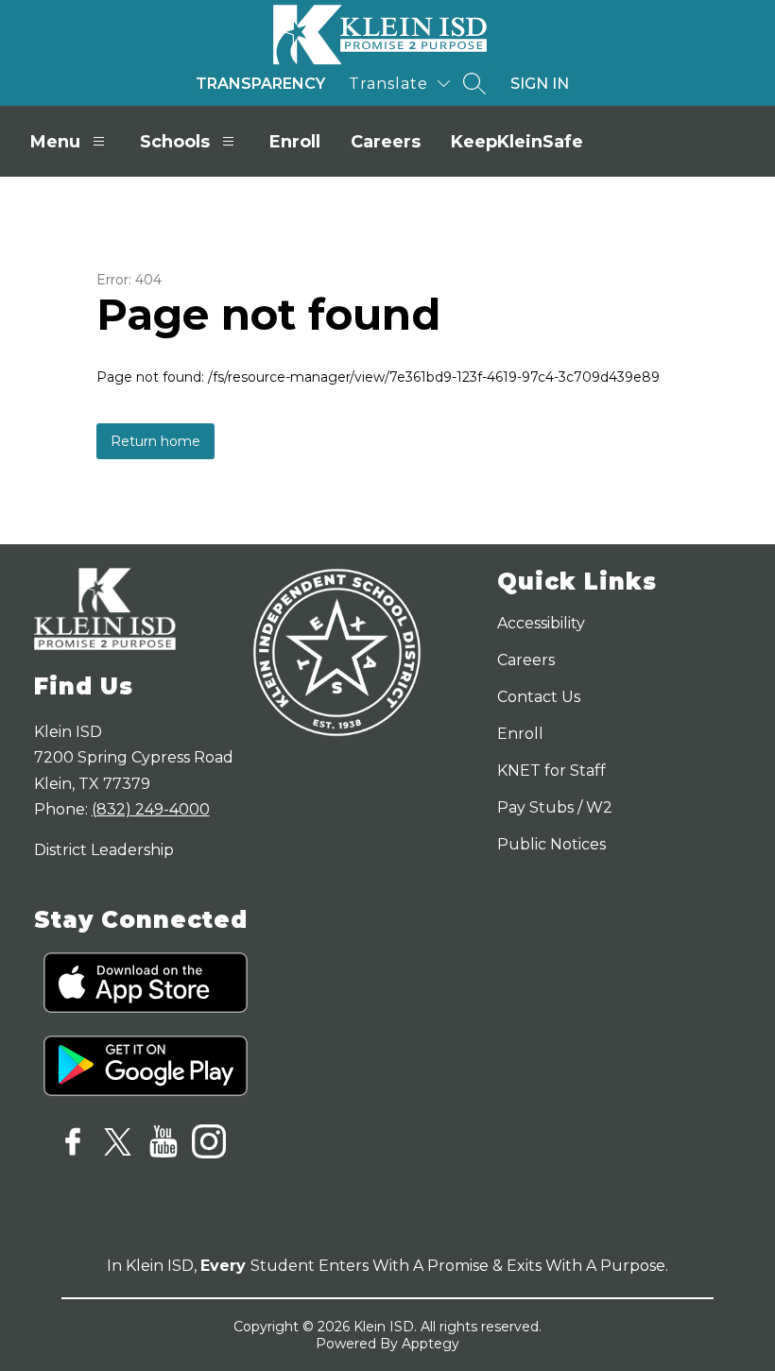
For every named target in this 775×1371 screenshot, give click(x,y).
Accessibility (541, 623)
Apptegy (430, 1343)
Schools (175, 141)
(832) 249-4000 (151, 809)
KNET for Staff (551, 771)
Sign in (539, 84)
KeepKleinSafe (517, 141)
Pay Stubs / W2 (554, 807)
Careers (386, 141)
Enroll (294, 141)
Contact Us (538, 697)
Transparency (260, 84)
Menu (55, 141)
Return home (155, 441)
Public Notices (551, 844)
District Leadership (104, 850)
